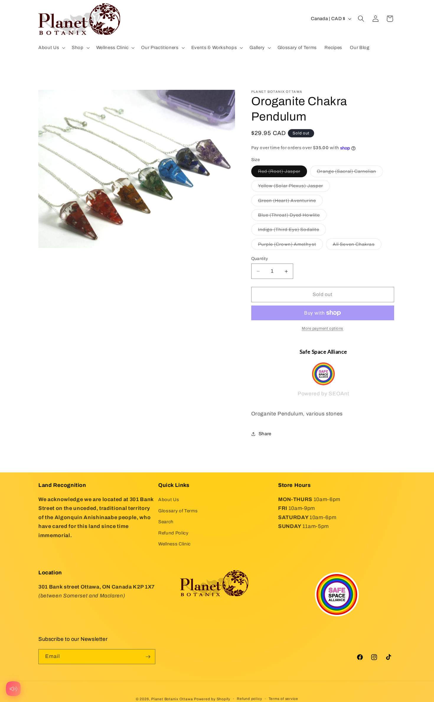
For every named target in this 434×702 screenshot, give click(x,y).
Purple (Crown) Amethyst (290, 245)
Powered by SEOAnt (323, 394)
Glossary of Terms (178, 510)
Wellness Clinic (174, 544)
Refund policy (249, 698)
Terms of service (283, 698)
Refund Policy (173, 532)
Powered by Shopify (212, 699)
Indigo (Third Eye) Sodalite (292, 231)
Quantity (259, 258)
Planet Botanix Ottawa (172, 699)
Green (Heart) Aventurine (290, 202)
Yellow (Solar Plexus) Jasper (294, 187)
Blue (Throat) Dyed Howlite (292, 216)
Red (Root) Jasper (282, 173)
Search (166, 521)
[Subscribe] (148, 656)
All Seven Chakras (357, 245)
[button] (51, 47)
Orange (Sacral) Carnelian (350, 173)
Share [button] (265, 433)
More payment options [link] (322, 328)
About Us (168, 499)
